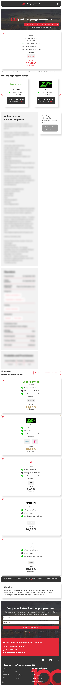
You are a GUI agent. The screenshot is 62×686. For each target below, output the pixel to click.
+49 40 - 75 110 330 (11, 650)
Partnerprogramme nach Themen (25, 71)
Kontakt (17, 669)
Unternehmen (7, 669)
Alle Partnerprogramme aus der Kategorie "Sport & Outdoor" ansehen (31, 578)
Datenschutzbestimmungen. (36, 632)
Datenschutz (18, 675)
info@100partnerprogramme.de (15, 652)
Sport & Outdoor (39, 71)
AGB (16, 672)
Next (60, 95)
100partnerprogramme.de (8, 71)
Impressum (18, 678)
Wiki (4, 677)
